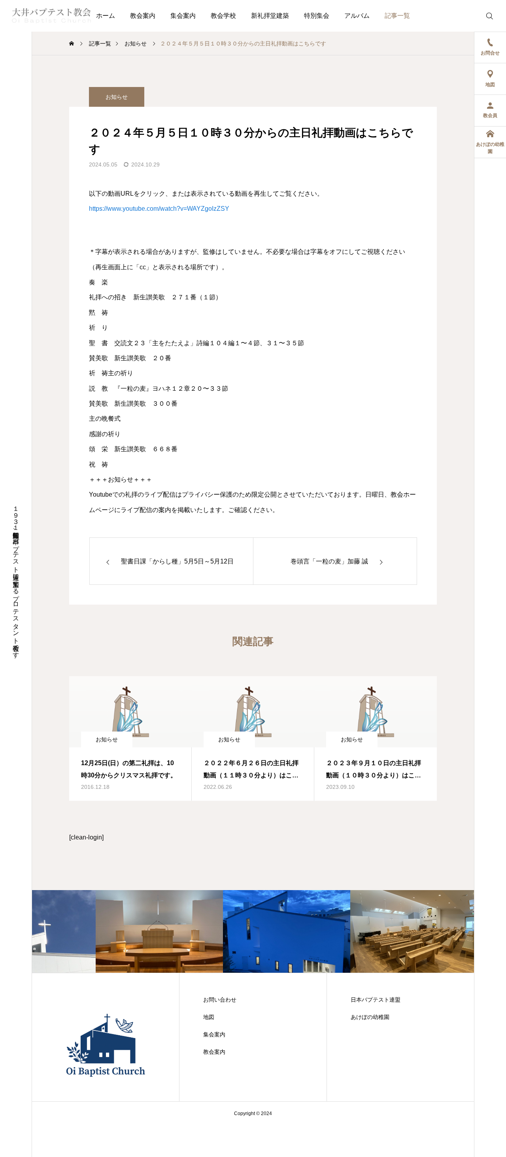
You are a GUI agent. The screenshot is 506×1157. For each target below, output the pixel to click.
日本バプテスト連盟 (375, 999)
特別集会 (316, 15)
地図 (208, 1017)
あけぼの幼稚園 (370, 1017)
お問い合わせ (219, 999)
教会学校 (223, 15)
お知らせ (117, 97)
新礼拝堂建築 (270, 15)
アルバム (357, 15)
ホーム (105, 15)
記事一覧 (397, 15)
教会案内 (142, 15)
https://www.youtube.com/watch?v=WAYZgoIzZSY (159, 208)
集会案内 (183, 15)
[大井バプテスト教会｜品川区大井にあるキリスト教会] (51, 16)
